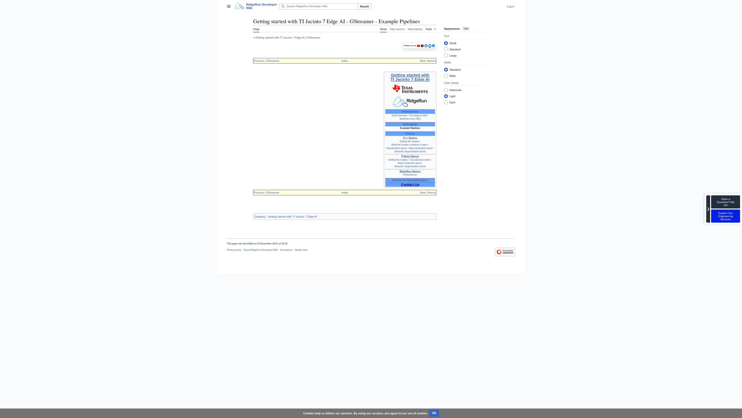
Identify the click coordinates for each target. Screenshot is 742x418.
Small (452, 43)
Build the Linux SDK (410, 118)
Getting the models (409, 141)
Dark (452, 102)
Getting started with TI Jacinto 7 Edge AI (280, 37)
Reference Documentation (410, 180)
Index (344, 60)
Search (364, 6)
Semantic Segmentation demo (410, 151)
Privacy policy (234, 250)
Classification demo (396, 148)
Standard (455, 49)
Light (452, 96)
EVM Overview (399, 115)
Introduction (410, 111)
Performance (410, 174)
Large (453, 55)
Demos (410, 133)
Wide (452, 75)
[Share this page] (433, 45)
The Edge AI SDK (418, 115)
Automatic (455, 90)
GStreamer (313, 37)
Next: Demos (428, 60)
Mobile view (301, 250)
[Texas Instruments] (410, 88)
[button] (229, 6)
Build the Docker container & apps (409, 144)
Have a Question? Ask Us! (725, 202)
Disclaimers (286, 250)
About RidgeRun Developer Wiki (261, 250)
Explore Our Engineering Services (725, 216)
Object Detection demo (421, 148)
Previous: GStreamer (266, 60)
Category (259, 216)
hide (466, 28)
